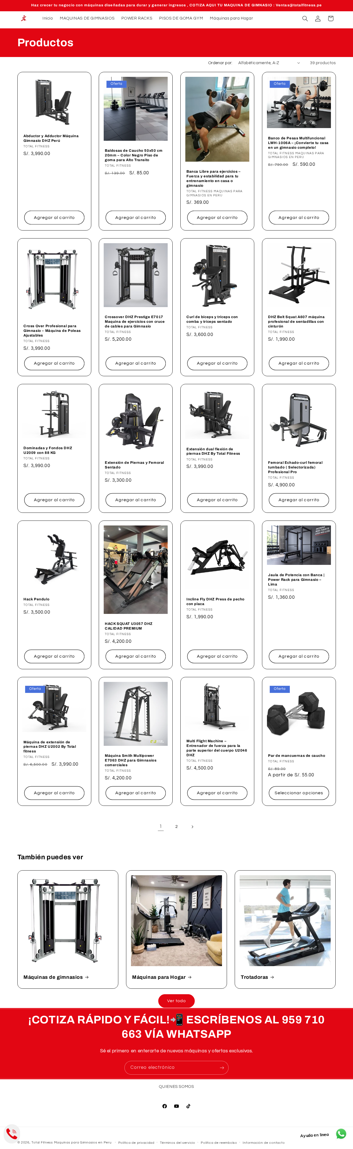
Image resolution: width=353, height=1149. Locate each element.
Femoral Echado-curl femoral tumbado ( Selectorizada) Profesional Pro (295, 467)
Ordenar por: (220, 63)
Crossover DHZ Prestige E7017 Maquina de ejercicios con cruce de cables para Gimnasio (135, 321)
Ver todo (176, 1001)
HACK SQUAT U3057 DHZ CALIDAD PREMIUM (129, 626)
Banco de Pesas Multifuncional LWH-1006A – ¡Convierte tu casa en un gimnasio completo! (298, 143)
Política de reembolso (219, 1142)
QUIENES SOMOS (176, 1087)
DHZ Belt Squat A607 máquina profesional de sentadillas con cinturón (296, 321)
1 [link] (160, 826)
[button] (305, 18)
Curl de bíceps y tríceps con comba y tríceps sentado (212, 319)
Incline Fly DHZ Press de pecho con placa (215, 601)
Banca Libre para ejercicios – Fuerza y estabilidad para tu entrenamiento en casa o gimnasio (213, 179)
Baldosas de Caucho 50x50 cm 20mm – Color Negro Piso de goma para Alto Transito (133, 155)
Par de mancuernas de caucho (296, 756)
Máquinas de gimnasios (53, 977)
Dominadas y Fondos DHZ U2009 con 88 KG (47, 450)
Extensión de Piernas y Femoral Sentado (134, 465)
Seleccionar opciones (299, 793)
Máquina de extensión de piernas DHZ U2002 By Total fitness (49, 747)
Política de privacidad (136, 1142)
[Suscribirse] (222, 1067)
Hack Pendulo (36, 599)
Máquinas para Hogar (159, 977)
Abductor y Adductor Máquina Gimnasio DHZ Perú (51, 138)
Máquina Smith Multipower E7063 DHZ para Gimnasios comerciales (130, 760)
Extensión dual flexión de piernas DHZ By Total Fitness (213, 451)
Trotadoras (254, 977)
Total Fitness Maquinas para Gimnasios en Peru (71, 1142)
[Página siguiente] (192, 826)
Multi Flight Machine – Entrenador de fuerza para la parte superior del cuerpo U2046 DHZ (216, 748)
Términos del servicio (177, 1142)
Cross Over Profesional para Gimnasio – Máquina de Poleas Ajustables (52, 330)
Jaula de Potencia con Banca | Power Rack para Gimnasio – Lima (296, 579)
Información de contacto (264, 1142)
